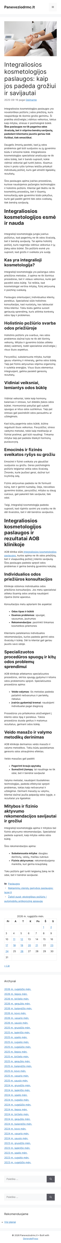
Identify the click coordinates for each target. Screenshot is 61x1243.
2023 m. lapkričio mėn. (17, 1148)
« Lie (7, 965)
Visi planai (10, 1222)
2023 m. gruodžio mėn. (17, 1143)
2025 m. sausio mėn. (16, 1080)
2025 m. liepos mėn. (15, 1051)
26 (21, 951)
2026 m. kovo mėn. (15, 1013)
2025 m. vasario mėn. (16, 1075)
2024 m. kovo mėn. (15, 1128)
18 (14, 945)
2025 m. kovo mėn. (15, 1071)
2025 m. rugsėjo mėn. (16, 1042)
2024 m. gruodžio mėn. (17, 1085)
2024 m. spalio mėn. (16, 1095)
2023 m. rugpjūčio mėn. (17, 1162)
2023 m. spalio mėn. (16, 1152)
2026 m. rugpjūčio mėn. (17, 989)
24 (7, 951)
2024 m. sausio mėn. (16, 1138)
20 (29, 945)
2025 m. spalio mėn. (15, 1037)
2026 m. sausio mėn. (16, 1022)
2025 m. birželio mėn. (16, 1056)
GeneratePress (30, 1238)
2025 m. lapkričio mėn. (17, 1032)
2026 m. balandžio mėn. (18, 1008)
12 (21, 939)
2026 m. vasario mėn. (16, 1018)
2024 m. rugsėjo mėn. (16, 1099)
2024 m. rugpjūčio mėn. (17, 1104)
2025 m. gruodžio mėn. (17, 1027)
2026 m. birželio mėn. (16, 998)
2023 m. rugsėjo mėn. (16, 1157)
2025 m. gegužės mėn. (17, 1061)
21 (36, 945)
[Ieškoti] (51, 1179)
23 (51, 945)
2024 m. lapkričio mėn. (17, 1090)
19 (21, 945)
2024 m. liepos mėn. (16, 1109)
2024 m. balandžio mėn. (18, 1124)
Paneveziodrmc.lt (19, 7)
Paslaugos (14, 883)
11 (14, 939)
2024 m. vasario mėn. (16, 1133)
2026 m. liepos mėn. (16, 994)
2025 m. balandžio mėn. (18, 1066)
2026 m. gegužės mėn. (17, 1003)
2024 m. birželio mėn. (16, 1114)
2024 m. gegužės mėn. (17, 1119)
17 (7, 945)
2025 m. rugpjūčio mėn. (17, 1047)
